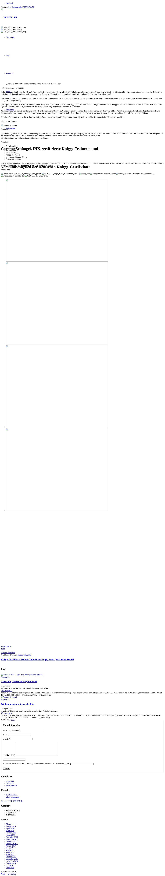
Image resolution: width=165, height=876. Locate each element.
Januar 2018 (10, 835)
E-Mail (6, 739)
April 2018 (10, 828)
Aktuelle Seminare (8, 653)
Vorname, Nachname (11, 730)
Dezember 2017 (12, 837)
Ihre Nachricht (9, 755)
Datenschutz (10, 783)
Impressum (10, 781)
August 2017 (11, 846)
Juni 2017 (9, 848)
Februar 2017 (11, 857)
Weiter (9, 646)
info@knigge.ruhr (15, 7)
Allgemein (5, 677)
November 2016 (12, 861)
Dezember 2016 (12, 859)
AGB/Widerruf (11, 785)
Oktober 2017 (11, 841)
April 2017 (10, 852)
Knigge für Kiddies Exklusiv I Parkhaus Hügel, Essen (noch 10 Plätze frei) (37, 659)
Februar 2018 (11, 833)
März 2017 (10, 855)
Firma (5, 734)
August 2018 (11, 826)
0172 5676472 (28, 7)
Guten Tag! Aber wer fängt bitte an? (19, 681)
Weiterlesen (6, 691)
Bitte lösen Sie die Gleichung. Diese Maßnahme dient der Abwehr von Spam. (40, 764)
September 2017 (12, 844)
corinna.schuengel (24, 655)
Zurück (4, 646)
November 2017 (12, 839)
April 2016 (10, 868)
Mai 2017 (9, 850)
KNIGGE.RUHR (12, 801)
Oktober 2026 (11, 824)
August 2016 (11, 863)
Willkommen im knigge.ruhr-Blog (18, 704)
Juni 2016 (9, 865)
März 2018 (10, 831)
